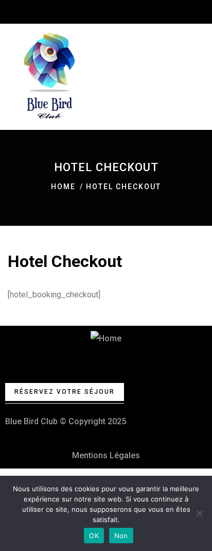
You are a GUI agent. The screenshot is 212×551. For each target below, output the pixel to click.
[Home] (106, 338)
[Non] (199, 513)
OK (94, 535)
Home (63, 186)
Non (121, 535)
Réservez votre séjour (64, 391)
